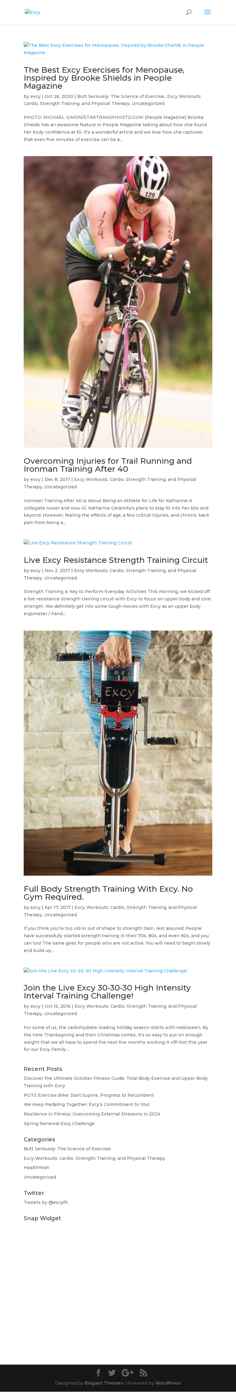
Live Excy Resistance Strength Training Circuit (116, 560)
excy (35, 96)
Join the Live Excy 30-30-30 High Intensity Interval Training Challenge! (107, 992)
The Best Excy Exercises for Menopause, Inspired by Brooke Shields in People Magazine (104, 78)
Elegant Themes (104, 1383)
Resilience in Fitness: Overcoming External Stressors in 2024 (92, 1114)
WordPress (168, 1383)
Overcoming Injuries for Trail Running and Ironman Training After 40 (108, 465)
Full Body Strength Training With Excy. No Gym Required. (108, 893)
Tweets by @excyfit (46, 1202)
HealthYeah (36, 1167)
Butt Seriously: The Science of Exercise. (121, 96)
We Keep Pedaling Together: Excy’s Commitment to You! (86, 1104)
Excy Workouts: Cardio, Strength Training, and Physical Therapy (94, 1158)
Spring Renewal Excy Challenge (59, 1123)
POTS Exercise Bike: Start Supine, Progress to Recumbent (89, 1095)
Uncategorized (148, 103)
